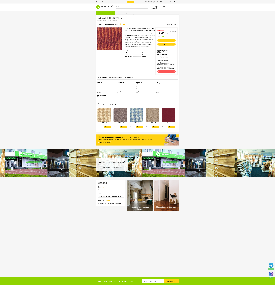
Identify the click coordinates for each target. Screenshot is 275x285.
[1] (119, 24)
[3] (122, 24)
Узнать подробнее (105, 142)
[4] (123, 24)
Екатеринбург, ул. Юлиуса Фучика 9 (169, 1)
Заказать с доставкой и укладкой (166, 71)
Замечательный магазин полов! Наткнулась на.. (110, 190)
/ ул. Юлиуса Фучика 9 (112, 167)
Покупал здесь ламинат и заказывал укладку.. (110, 196)
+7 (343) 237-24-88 (158, 7)
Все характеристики (129, 59)
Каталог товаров (101, 13)
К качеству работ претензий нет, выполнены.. (110, 203)
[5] (125, 24)
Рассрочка (131, 2)
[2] (120, 24)
